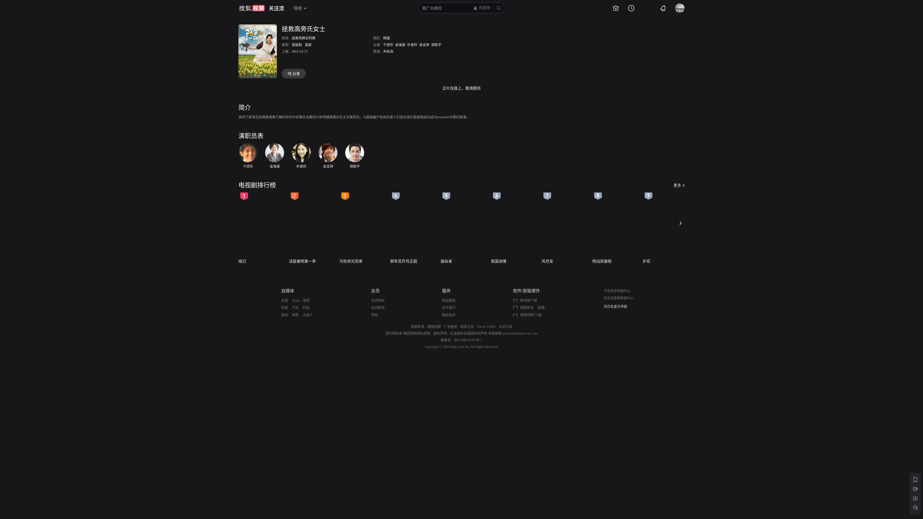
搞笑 (295, 315)
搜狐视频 (251, 8)
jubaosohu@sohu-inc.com (520, 333)
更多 (677, 185)
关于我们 (448, 307)
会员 (375, 291)
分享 (296, 74)
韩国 (386, 38)
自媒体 (287, 291)
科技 (306, 307)
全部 (284, 300)
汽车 (295, 307)
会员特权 (378, 300)
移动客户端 (528, 300)
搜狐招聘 (434, 326)
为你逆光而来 (350, 261)
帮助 (374, 315)
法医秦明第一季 (302, 261)
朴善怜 (412, 45)
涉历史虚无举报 (615, 306)
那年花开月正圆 (403, 261)
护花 (646, 261)
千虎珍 (388, 45)
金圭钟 (424, 45)
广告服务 (450, 326)
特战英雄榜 (601, 261)
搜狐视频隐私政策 (416, 333)
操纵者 (446, 261)
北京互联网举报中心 (619, 298)
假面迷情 (498, 261)
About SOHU (486, 326)
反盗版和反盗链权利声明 (468, 333)
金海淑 (400, 45)
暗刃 (242, 261)
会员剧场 (378, 307)
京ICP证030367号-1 (468, 340)
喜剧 (308, 45)
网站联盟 (448, 300)
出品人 (308, 315)
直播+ (541, 307)
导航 (297, 8)
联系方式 (467, 326)
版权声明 (440, 333)
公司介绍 (505, 326)
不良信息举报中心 (617, 291)
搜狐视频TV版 (531, 315)
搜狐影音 (527, 307)
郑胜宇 (436, 45)
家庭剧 (297, 45)
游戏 (306, 300)
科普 (284, 307)
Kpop (295, 300)
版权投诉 (448, 315)
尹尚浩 (388, 51)
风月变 (547, 261)
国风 (284, 315)
